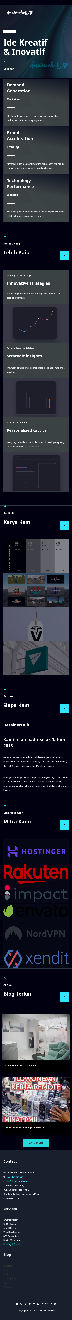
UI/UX (6, 1270)
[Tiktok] (25, 1304)
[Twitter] (30, 1304)
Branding (7, 1265)
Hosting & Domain (12, 1244)
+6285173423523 (14, 1176)
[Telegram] (55, 1304)
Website (7, 1287)
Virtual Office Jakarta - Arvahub (20, 1065)
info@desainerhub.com (17, 1181)
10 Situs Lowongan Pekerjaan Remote (24, 1127)
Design (6, 1274)
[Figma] (42, 1304)
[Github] (51, 1304)
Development (10, 1278)
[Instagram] (21, 1304)
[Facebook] (17, 1304)
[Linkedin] (38, 1304)
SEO (5, 1282)
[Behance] (46, 1304)
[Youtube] (34, 1304)
